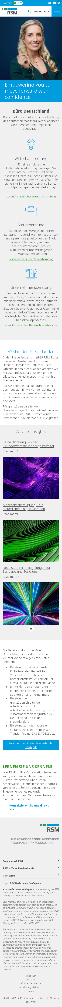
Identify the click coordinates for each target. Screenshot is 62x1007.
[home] (11, 11)
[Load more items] (31, 629)
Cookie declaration (31, 983)
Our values (31, 979)
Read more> (11, 451)
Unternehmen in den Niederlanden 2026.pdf (31, 745)
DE (58, 3)
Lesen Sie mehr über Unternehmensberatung (31, 325)
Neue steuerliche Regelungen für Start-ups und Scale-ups (26, 569)
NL (49, 3)
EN (54, 3)
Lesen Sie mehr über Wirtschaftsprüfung (31, 196)
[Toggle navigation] (57, 11)
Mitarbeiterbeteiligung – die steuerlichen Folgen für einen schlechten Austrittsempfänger (25, 507)
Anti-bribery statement (31, 987)
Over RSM (31, 975)
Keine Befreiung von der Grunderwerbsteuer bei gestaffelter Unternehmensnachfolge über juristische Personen (28, 444)
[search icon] (29, 11)
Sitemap (31, 991)
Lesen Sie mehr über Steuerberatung (31, 259)
